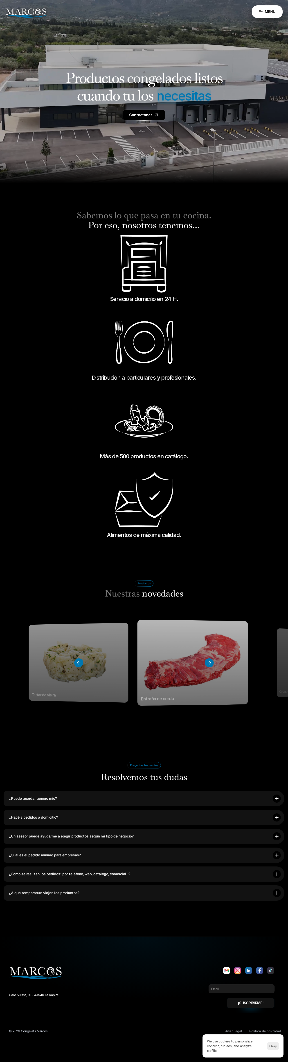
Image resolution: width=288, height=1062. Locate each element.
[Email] (226, 970)
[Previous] (78, 662)
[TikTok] (270, 970)
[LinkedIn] (248, 970)
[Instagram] (237, 970)
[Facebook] (259, 970)
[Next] (209, 662)
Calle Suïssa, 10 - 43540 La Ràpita (33, 995)
